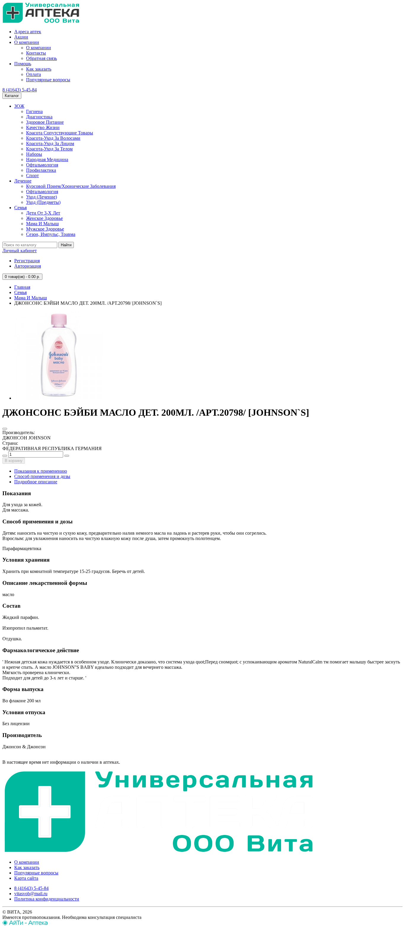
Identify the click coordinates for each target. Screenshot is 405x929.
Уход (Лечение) (41, 196)
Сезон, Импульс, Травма (50, 234)
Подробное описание (35, 481)
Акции (21, 36)
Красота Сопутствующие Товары (59, 132)
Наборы (34, 154)
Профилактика (41, 170)
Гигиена (34, 111)
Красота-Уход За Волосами (53, 138)
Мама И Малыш (42, 223)
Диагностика (39, 116)
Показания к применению (40, 471)
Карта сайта (26, 878)
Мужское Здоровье (45, 228)
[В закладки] (4, 429)
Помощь (22, 63)
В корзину (14, 460)
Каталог (12, 95)
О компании (26, 42)
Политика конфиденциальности (46, 898)
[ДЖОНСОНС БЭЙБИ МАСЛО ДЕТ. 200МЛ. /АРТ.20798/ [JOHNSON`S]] (58, 398)
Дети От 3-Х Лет (43, 212)
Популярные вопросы (48, 79)
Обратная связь (41, 58)
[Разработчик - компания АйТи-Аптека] (25, 923)
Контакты (36, 52)
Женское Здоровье (44, 218)
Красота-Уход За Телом (49, 148)
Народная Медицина (47, 159)
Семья (20, 207)
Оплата (33, 74)
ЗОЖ (19, 106)
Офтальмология (42, 164)
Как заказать (38, 69)
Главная (22, 287)
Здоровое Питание (45, 122)
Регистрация (27, 260)
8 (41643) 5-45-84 (19, 89)
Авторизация (27, 266)
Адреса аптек (27, 31)
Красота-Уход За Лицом (50, 143)
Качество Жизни (43, 127)
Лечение (22, 180)
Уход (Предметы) (43, 202)
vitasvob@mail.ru (30, 893)
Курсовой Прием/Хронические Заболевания (71, 186)
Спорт (32, 175)
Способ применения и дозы (42, 476)
